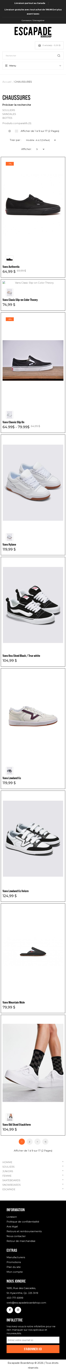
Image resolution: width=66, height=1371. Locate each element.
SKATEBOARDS (33, 1180)
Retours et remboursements (24, 1231)
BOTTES (7, 117)
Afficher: (26, 149)
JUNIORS (33, 1171)
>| (45, 1141)
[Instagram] (18, 1310)
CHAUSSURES (23, 81)
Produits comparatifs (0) (16, 123)
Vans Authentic (11, 266)
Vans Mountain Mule (14, 1002)
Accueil (6, 81)
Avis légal (12, 1226)
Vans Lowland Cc (12, 778)
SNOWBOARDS (33, 1184)
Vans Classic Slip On (13, 422)
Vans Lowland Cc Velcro (16, 891)
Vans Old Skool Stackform (17, 1124)
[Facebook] (10, 1310)
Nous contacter (16, 1236)
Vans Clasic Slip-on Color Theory (20, 300)
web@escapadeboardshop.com (26, 1302)
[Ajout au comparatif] (58, 164)
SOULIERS (33, 1166)
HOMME (33, 1162)
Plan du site (14, 1267)
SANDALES (9, 114)
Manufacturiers (16, 1257)
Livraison (12, 1216)
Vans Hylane (9, 544)
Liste (16, 131)
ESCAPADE (33, 1189)
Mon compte (15, 1271)
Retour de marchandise (21, 1241)
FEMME (33, 1175)
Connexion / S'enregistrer (33, 20)
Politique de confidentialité (23, 1221)
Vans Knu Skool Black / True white (21, 655)
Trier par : (15, 140)
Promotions (14, 1262)
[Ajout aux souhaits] (58, 164)
